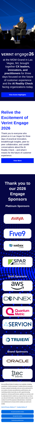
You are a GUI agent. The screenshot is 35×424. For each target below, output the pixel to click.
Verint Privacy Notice (7, 407)
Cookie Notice (21, 407)
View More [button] (17, 160)
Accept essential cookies (17, 412)
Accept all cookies (17, 416)
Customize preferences (17, 420)
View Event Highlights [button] (17, 95)
